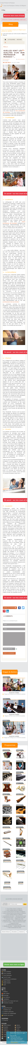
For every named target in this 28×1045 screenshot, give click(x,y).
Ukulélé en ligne (8, 926)
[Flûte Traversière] (7, 813)
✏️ (2, 971)
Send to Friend (9, 607)
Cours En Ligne (6, 977)
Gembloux (6, 1030)
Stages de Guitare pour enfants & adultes (14, 694)
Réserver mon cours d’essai (14, 15)
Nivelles (19, 1027)
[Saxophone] (7, 862)
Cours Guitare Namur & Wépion (14, 910)
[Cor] (20, 791)
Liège (5, 1034)
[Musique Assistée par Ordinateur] (20, 846)
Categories (11, 39)
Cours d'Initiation (7, 971)
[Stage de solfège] (14, 734)
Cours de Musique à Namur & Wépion (14, 5)
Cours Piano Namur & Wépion (14, 908)
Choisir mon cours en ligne (14, 964)
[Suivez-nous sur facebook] (2, 1038)
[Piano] (20, 857)
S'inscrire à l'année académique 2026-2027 (14, 19)
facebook (19, 607)
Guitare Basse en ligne (19, 926)
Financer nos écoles (8, 1015)
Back (6, 47)
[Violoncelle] (7, 889)
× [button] (26, 1032)
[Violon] (20, 884)
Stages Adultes (7, 982)
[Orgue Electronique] (7, 857)
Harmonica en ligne (8, 917)
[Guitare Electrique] (20, 824)
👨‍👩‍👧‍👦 (2, 973)
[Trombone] (7, 879)
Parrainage (5, 995)
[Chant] (7, 769)
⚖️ (2, 1011)
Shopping (5, 1020)
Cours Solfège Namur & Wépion (14, 914)
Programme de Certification (9, 979)
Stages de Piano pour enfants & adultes (14, 716)
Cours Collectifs (7, 973)
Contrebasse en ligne (8, 915)
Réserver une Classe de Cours (10, 1001)
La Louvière (6, 1032)
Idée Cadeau (6, 993)
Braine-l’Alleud (7, 1025)
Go (25, 904)
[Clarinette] (7, 780)
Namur (18, 1025)
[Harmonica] (7, 835)
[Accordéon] (7, 758)
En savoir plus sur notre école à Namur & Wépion (15, 34)
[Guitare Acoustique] (20, 813)
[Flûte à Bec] (20, 802)
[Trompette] (21, 873)
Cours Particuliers (7, 975)
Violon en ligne (7, 921)
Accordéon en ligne (20, 917)
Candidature (6, 999)
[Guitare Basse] (7, 824)
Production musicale (8, 1002)
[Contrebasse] (7, 791)
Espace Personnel (7, 1007)
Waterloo (19, 1030)
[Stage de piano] (14, 712)
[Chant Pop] (20, 769)
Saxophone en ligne (21, 915)
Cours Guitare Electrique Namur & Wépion (14, 911)
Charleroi (6, 1029)
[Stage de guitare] (14, 690)
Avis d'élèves (6, 997)
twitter (23, 607)
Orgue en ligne (9, 918)
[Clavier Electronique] (20, 780)
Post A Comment (9, 653)
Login (4, 984)
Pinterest (4, 611)
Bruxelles (6, 1027)
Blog (4, 989)
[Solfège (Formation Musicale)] (20, 868)
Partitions (5, 991)
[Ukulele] (7, 884)
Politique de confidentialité (9, 1013)
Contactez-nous (7, 1009)
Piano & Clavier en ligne (19, 921)
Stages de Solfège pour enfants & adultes (14, 737)
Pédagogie (6, 59)
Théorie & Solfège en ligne (19, 920)
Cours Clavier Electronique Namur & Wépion (14, 913)
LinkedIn (7, 611)
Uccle (18, 1029)
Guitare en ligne (14, 923)
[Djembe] (7, 802)
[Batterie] (20, 758)
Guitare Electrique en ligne (14, 924)
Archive (19, 39)
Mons (5, 1036)
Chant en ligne (6, 920)
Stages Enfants (6, 981)
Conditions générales (8, 1011)
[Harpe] (20, 835)
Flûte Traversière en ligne (14, 927)
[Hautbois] (7, 846)
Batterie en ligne (19, 918)
